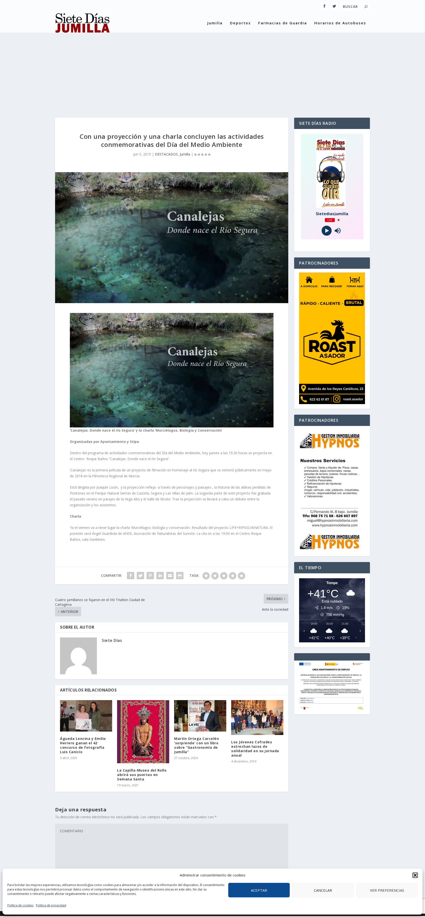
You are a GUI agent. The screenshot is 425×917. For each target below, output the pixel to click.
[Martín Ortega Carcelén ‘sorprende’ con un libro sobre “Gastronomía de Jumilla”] (200, 715)
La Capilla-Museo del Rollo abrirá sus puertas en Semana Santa (142, 774)
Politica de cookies (20, 905)
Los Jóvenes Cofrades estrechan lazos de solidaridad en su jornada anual (255, 749)
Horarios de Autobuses (340, 23)
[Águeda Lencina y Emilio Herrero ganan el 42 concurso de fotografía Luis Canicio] (86, 715)
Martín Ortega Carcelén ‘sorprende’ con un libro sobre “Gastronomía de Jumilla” (196, 745)
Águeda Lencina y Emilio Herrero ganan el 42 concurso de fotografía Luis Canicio (83, 745)
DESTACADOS (166, 154)
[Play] (326, 230)
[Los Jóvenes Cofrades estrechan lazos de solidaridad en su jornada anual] (257, 717)
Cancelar (323, 890)
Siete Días (112, 640)
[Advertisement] (212, 71)
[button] (415, 875)
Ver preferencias (387, 890)
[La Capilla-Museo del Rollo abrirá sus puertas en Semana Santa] (143, 731)
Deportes (240, 23)
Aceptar (259, 890)
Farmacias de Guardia (282, 23)
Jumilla (215, 23)
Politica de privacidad (51, 905)
